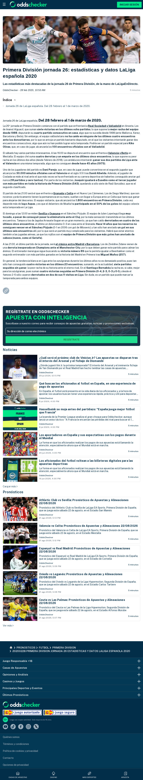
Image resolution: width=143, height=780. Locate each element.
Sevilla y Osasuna (49, 213)
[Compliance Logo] (22, 712)
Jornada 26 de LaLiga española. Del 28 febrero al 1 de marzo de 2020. (48, 106)
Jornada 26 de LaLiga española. (20, 120)
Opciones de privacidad (16, 764)
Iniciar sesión (129, 4)
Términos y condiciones (16, 744)
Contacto (8, 758)
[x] (36, 727)
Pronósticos (13, 492)
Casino (53, 777)
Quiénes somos (11, 737)
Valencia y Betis (118, 153)
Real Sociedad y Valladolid (104, 126)
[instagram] (28, 727)
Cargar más (9, 486)
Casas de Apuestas (18, 777)
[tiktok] (13, 727)
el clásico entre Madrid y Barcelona (77, 244)
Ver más (7, 625)
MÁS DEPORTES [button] (89, 777)
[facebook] (20, 727)
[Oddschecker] (21, 705)
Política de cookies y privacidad (20, 751)
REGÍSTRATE (71, 339)
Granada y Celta (63, 193)
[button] (125, 773)
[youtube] (5, 727)
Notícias (10, 350)
